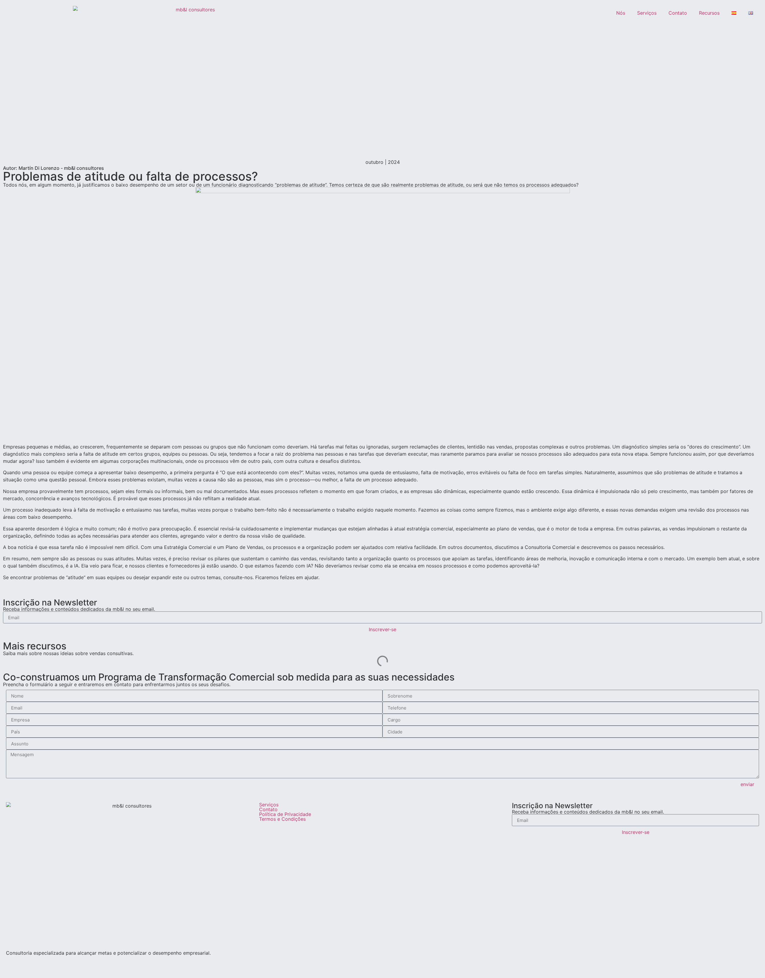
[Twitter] (46, 962)
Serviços (647, 13)
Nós (620, 13)
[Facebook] (62, 962)
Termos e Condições (282, 819)
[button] (5, 588)
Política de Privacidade (285, 814)
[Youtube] (29, 962)
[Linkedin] (13, 962)
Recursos (709, 13)
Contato (677, 13)
